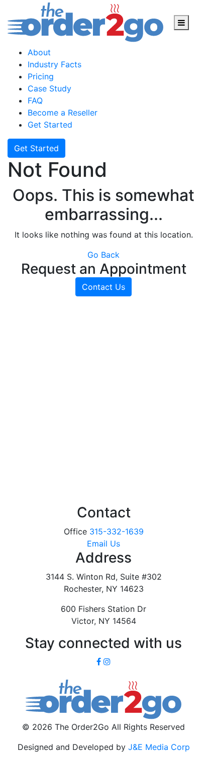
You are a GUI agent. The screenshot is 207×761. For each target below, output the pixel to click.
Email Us (103, 543)
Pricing (41, 76)
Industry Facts (54, 64)
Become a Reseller (62, 112)
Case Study (49, 88)
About (39, 52)
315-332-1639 (116, 531)
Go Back (103, 255)
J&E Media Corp (159, 747)
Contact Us (103, 287)
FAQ (35, 100)
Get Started (50, 125)
